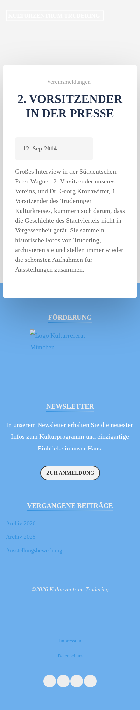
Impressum (70, 640)
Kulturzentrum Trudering (54, 15)
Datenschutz (70, 655)
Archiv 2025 (20, 536)
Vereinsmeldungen (69, 81)
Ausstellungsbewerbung (34, 550)
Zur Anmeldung (70, 473)
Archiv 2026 (20, 523)
